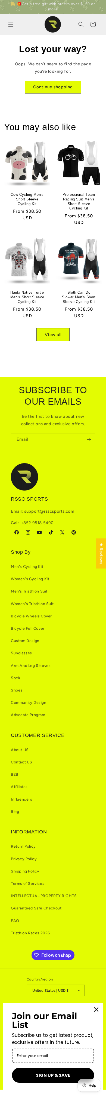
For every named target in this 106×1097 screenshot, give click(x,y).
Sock (15, 678)
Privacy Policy (24, 859)
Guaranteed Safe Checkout (36, 908)
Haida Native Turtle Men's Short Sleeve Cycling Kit (27, 297)
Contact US (21, 762)
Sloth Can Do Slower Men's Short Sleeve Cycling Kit (79, 297)
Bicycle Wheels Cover (31, 616)
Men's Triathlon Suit (29, 591)
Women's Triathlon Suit (32, 604)
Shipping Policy (25, 871)
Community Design (28, 702)
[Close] (96, 1009)
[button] (11, 24)
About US (20, 750)
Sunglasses (21, 653)
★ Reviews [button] (101, 553)
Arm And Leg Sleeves (31, 665)
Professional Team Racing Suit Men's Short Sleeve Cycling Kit (79, 201)
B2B (14, 774)
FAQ (15, 920)
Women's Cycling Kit (30, 579)
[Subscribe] (89, 439)
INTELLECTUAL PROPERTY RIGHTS (44, 896)
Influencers (21, 799)
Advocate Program (28, 715)
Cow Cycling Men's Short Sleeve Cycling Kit (27, 199)
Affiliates (19, 786)
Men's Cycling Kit (27, 566)
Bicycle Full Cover (28, 628)
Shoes (17, 690)
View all (53, 334)
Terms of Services (27, 883)
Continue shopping (53, 86)
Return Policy (23, 846)
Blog (15, 811)
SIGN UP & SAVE (53, 1075)
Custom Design (25, 640)
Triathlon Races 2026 (30, 933)
